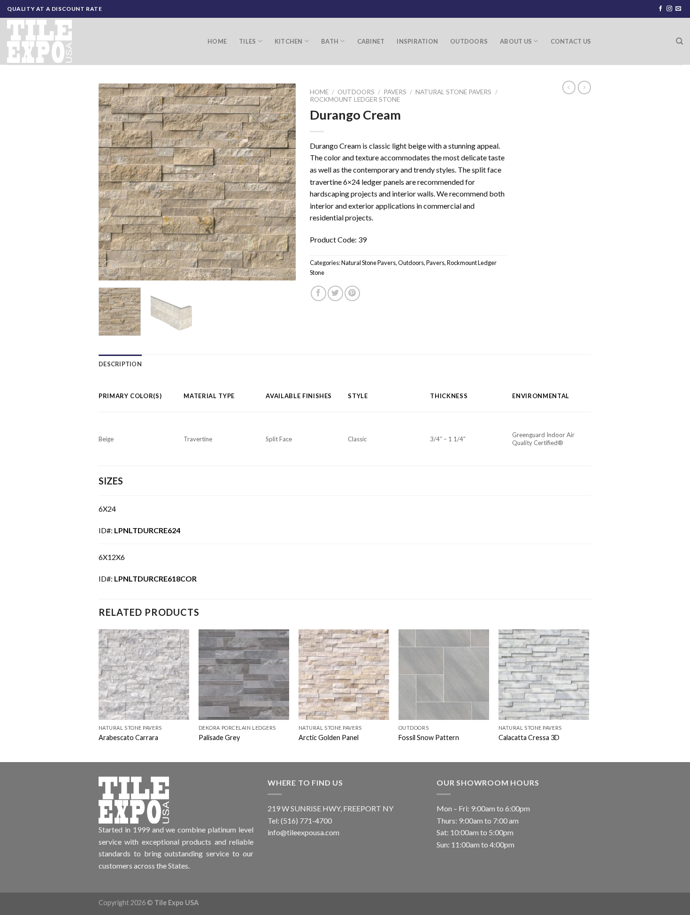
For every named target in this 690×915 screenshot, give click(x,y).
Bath (329, 41)
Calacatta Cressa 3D (529, 737)
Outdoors (469, 41)
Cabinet (371, 41)
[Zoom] (111, 269)
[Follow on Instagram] (669, 9)
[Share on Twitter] (335, 293)
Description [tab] (120, 364)
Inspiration (417, 41)
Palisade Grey (219, 737)
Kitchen (289, 41)
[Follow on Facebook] (660, 9)
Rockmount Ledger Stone (355, 99)
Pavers (394, 92)
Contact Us (571, 41)
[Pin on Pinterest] (352, 293)
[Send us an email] (678, 9)
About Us (516, 41)
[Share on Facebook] (318, 293)
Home (217, 41)
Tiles (247, 41)
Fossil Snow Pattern (429, 737)
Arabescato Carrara (128, 737)
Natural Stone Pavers (453, 92)
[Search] (679, 41)
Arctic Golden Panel (329, 737)
